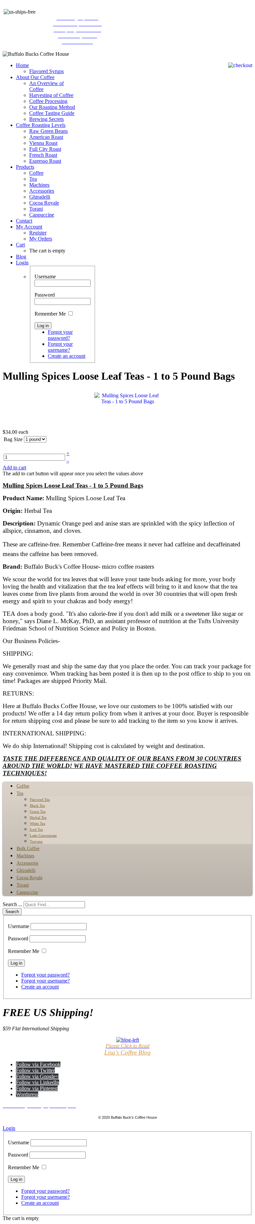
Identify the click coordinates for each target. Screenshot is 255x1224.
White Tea (37, 823)
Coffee (36, 173)
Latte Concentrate (43, 835)
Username (45, 276)
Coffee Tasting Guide (51, 113)
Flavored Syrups (46, 71)
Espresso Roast (45, 161)
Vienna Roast (43, 143)
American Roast (46, 137)
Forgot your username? (60, 347)
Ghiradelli (39, 197)
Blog (21, 256)
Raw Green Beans (48, 131)
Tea (33, 179)
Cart (20, 244)
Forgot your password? (60, 335)
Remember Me (50, 314)
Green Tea (37, 811)
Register (37, 232)
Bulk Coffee (28, 848)
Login (22, 262)
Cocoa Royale (44, 203)
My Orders (40, 238)
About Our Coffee (35, 77)
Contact (24, 221)
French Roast (43, 155)
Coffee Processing (48, 101)
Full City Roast (45, 149)
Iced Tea (36, 829)
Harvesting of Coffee (51, 95)
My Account (29, 227)
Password (45, 295)
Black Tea (37, 805)
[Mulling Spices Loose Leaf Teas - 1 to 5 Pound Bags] (127, 409)
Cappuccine (41, 215)
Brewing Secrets (46, 119)
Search (12, 911)
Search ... (12, 904)
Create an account (66, 356)
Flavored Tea (40, 799)
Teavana (36, 841)
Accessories (41, 191)
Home (22, 65)
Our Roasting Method (52, 107)
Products (25, 167)
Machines (39, 185)
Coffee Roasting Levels (40, 125)
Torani (36, 209)
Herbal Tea (38, 817)
